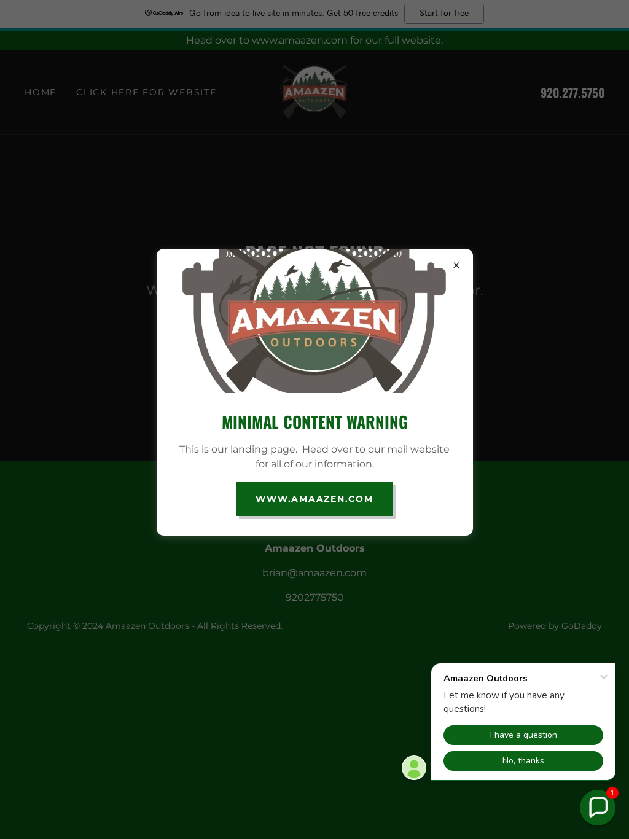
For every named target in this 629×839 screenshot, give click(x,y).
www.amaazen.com (314, 498)
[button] (597, 807)
